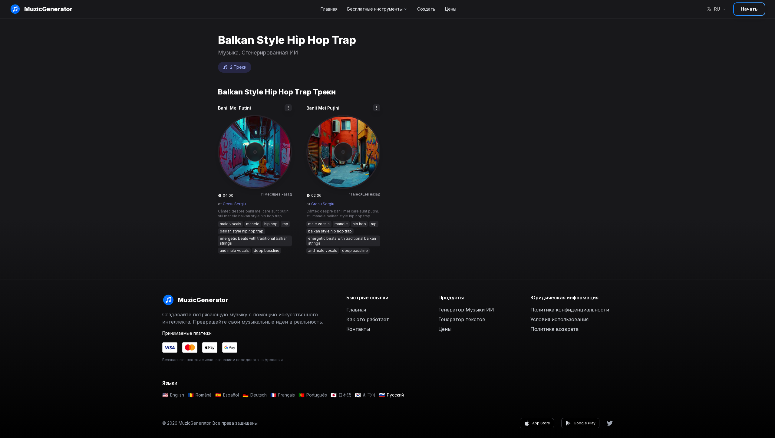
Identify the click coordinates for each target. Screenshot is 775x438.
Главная (329, 9)
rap (285, 224)
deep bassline (266, 250)
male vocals (230, 224)
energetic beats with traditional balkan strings (254, 240)
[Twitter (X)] (610, 423)
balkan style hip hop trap (241, 231)
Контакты (358, 329)
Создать (426, 9)
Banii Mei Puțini (234, 107)
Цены (450, 9)
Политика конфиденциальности (569, 310)
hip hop (271, 224)
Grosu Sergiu (234, 204)
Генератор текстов (461, 319)
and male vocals (234, 250)
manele (252, 224)
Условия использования (559, 319)
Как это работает (367, 319)
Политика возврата (554, 329)
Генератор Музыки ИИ (466, 310)
